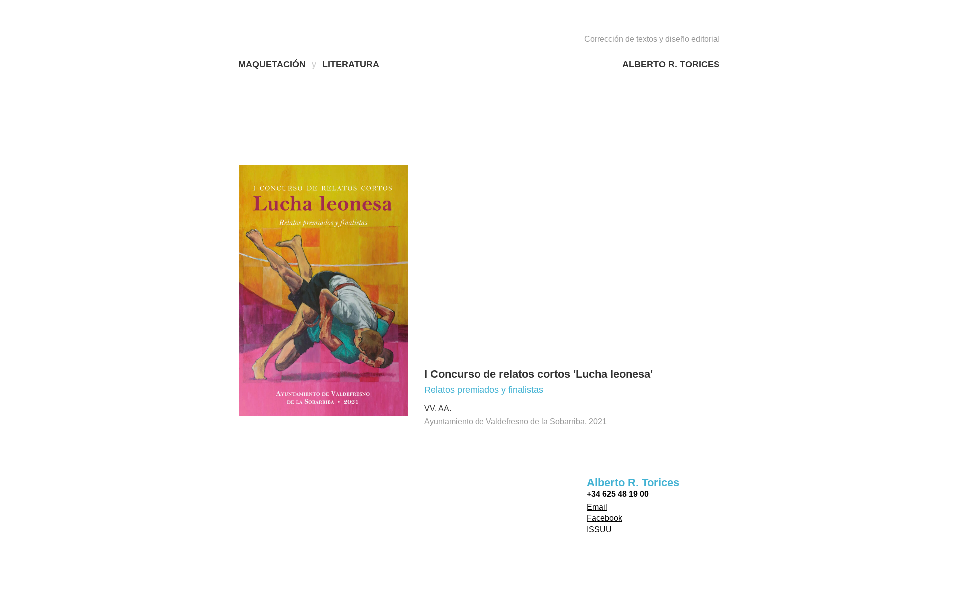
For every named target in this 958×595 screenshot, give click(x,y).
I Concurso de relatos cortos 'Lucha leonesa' (538, 374)
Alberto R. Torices (670, 64)
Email (597, 507)
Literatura (350, 64)
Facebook (604, 518)
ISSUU (599, 529)
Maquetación (272, 64)
